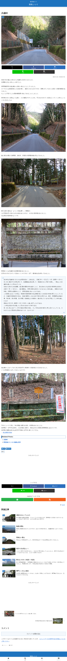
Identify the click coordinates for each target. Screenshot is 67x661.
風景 (4, 448)
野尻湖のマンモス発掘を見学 (12, 442)
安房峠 (6, 439)
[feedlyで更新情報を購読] (17, 499)
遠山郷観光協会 (7, 432)
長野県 (9, 448)
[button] (44, 72)
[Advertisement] (33, 468)
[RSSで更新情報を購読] (50, 499)
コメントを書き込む (34, 634)
